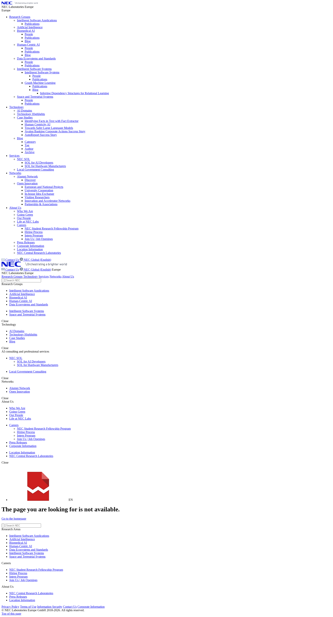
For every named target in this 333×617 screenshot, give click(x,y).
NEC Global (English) (37, 269)
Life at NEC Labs (20, 418)
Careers (13, 425)
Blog (12, 341)
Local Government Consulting (27, 371)
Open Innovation (19, 391)
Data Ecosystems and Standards (28, 304)
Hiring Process (26, 432)
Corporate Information (22, 446)
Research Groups (12, 276)
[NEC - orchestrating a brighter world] (20, 3)
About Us (68, 276)
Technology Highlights (23, 334)
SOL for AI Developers (31, 361)
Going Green (17, 411)
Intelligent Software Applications (29, 290)
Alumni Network (19, 388)
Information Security (49, 606)
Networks (55, 276)
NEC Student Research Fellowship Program (44, 428)
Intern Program (26, 435)
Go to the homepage (14, 518)
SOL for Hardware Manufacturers (37, 365)
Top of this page (11, 613)
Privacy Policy (10, 606)
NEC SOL (15, 358)
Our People (16, 415)
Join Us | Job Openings (31, 439)
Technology (30, 276)
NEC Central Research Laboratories (31, 456)
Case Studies (17, 338)
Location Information (22, 452)
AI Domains (16, 331)
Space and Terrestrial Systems (27, 314)
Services (44, 276)
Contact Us (12, 269)
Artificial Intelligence (22, 294)
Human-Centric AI (20, 301)
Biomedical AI (18, 297)
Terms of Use (28, 606)
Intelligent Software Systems (26, 311)
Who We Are (17, 408)
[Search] (3, 280)
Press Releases (18, 442)
